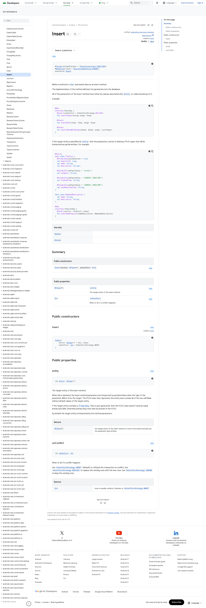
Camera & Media (69, 571)
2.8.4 (152, 331)
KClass (72, 267)
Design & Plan (48, 3)
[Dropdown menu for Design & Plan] (57, 3)
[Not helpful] (152, 25)
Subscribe (176, 602)
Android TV (96, 574)
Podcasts (38, 582)
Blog (103, 3)
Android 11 (125, 582)
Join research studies (185, 571)
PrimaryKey (84, 406)
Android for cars (98, 571)
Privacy (66, 574)
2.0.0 (152, 38)
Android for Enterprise (43, 563)
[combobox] (141, 3)
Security (38, 567)
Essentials (29, 3)
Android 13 (125, 574)
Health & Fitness (69, 567)
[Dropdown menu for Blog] (108, 3)
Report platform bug (185, 559)
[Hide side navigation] (28, 603)
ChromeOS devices (99, 567)
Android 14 (125, 571)
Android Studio (187, 3)
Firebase (87, 592)
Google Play (85, 3)
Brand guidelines (57, 602)
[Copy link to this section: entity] (61, 371)
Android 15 (125, 567)
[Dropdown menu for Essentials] (37, 3)
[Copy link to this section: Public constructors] (82, 316)
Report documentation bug (188, 563)
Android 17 (125, 559)
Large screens (97, 559)
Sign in (200, 3)
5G (64, 578)
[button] (15, 161)
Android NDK (154, 577)
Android (38, 559)
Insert (68, 71)
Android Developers (59, 25)
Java (152, 41)
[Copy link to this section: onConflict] (66, 443)
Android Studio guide (157, 561)
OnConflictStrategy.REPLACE (66, 470)
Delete (58, 240)
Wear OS (95, 563)
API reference (10, 12)
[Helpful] (148, 25)
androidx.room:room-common (142, 32)
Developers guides (156, 565)
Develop (66, 3)
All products (122, 592)
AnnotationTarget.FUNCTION (92, 66)
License (46, 602)
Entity (127, 94)
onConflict (95, 298)
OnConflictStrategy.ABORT (68, 467)
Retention (60, 69)
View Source (146, 36)
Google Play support (185, 567)
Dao (72, 84)
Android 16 (125, 563)
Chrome (76, 592)
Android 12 (125, 578)
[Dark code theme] (152, 63)
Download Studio (155, 573)
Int (93, 267)
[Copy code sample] (152, 105)
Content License (113, 513)
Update (58, 234)
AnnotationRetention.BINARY (85, 69)
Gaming (66, 559)
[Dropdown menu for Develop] (73, 3)
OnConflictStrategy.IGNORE (139, 470)
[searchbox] (16, 21)
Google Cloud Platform (104, 592)
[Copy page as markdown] (75, 34)
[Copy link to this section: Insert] (61, 327)
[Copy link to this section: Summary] (67, 252)
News (37, 574)
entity (85, 141)
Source (37, 571)
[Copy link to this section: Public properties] (79, 360)
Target (59, 66)
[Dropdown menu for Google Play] (93, 3)
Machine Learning (70, 563)
